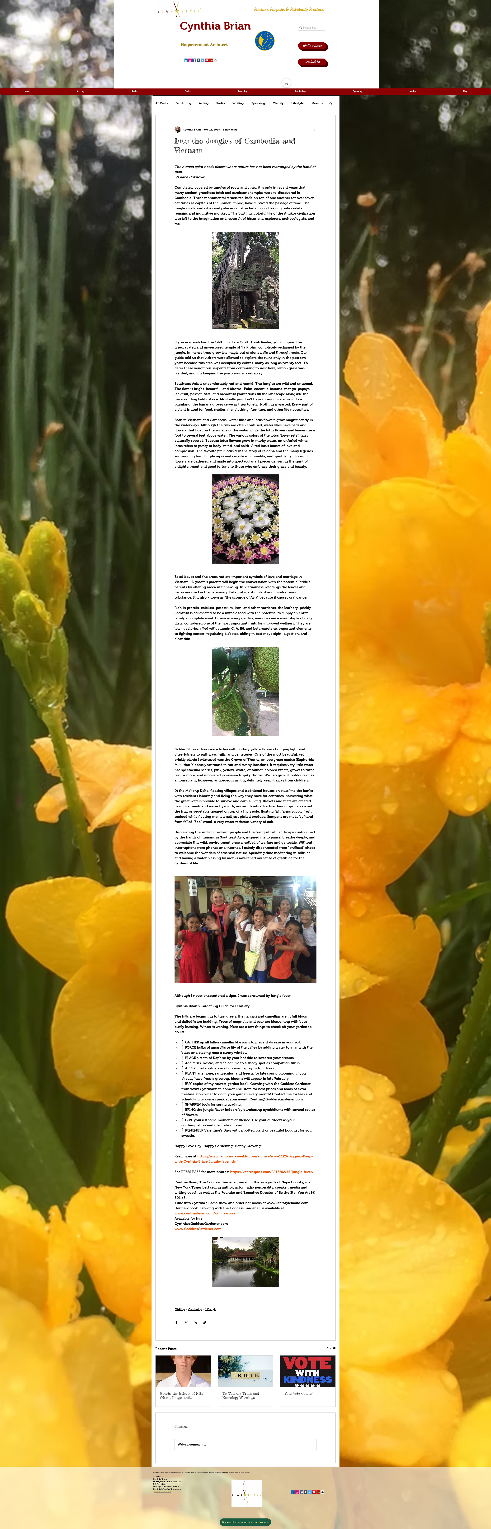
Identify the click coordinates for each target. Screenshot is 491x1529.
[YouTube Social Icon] (207, 60)
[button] (331, 103)
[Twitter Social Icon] (202, 60)
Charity (278, 103)
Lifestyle (297, 103)
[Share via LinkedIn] (195, 1322)
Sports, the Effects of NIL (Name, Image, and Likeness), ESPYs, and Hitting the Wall (181, 1395)
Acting (204, 103)
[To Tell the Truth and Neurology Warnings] (245, 1371)
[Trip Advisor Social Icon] (215, 60)
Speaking (258, 103)
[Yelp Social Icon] (211, 60)
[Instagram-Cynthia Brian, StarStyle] (190, 60)
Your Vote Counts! (299, 1393)
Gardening (183, 103)
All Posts (161, 103)
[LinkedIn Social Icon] (186, 60)
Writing (238, 103)
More (315, 103)
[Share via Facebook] (176, 1322)
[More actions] (314, 129)
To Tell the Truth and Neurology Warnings (240, 1395)
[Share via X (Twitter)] (186, 1322)
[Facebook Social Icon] (194, 60)
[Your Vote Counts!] (307, 1371)
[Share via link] (204, 1322)
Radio (220, 103)
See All (331, 1348)
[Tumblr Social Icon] (198, 60)
